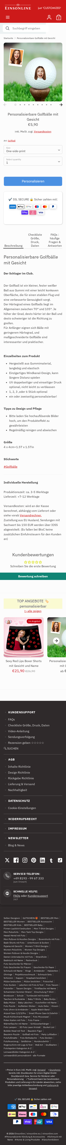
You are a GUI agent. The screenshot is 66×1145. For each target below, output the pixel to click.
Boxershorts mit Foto (49, 939)
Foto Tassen (52, 985)
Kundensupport (38, 896)
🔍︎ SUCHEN (11, 748)
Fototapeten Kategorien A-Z (18, 1048)
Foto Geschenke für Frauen (17, 967)
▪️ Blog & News (14, 845)
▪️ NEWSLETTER (16, 838)
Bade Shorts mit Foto (14, 942)
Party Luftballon (49, 1034)
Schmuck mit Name (13, 970)
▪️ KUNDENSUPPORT (19, 712)
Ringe (28, 970)
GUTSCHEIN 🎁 (30, 918)
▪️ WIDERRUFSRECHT (20, 819)
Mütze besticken (32, 981)
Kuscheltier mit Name (46, 1002)
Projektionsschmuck (25, 974)
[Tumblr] (51, 860)
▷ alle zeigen (33, 611)
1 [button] (15, 105)
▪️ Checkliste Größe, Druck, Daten (27, 725)
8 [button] (46, 104)
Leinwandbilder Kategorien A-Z (19, 1052)
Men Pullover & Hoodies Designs (20, 939)
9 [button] (51, 104)
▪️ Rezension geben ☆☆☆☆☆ (24, 743)
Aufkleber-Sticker (27, 1006)
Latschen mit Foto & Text (31, 985)
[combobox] (33, 149)
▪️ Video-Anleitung (16, 731)
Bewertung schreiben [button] (33, 576)
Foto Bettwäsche (28, 1037)
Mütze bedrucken (12, 981)
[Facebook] (15, 860)
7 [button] (42, 104)
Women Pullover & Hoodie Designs (21, 953)
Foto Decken (46, 1037)
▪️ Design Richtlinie (17, 772)
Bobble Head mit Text (14, 1030)
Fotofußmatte (10, 1037)
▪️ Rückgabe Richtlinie (19, 778)
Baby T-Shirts (34, 999)
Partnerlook (31, 960)
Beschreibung (13, 245)
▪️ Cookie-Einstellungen (20, 808)
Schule (20, 995)
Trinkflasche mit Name (45, 988)
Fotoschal (48, 981)
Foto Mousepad (41, 1016)
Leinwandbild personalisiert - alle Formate (24, 1055)
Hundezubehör (41, 1041)
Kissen (55, 1006)
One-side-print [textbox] (15, 151)
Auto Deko (43, 1006)
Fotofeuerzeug (11, 1041)
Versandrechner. (31, 515)
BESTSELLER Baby (33, 925)
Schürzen (8, 978)
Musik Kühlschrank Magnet (17, 1016)
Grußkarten (51, 1044)
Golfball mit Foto (30, 1034)
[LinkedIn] (42, 860)
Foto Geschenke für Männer (17, 963)
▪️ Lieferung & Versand (19, 784)
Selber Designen (12, 918)
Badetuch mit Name (13, 960)
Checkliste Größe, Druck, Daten (35, 240)
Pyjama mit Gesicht (13, 946)
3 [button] (24, 104)
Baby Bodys (50, 999)
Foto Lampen (10, 1027)
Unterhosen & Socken (38, 942)
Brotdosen (9, 995)
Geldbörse (26, 1041)
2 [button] (20, 104)
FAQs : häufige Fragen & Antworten (55, 240)
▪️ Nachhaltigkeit (15, 790)
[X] (7, 860)
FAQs (16, 896)
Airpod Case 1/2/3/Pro (15, 1013)
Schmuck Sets (45, 974)
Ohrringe (8, 974)
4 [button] (29, 104)
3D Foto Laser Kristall (30, 1027)
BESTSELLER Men (49, 918)
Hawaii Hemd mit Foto (14, 935)
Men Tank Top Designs (32, 932)
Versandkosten (42, 131)
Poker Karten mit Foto (14, 1020)
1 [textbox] (7, 162)
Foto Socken (10, 985)
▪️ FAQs (9, 719)
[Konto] (49, 16)
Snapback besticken (36, 978)
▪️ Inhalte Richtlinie (17, 766)
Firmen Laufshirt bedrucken (17, 928)
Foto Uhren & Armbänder (16, 1009)
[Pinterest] (33, 860)
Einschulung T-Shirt (44, 992)
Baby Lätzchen (25, 1002)
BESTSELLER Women (14, 921)
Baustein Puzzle (12, 1034)
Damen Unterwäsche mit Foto (18, 956)
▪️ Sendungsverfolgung (19, 737)
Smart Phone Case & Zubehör (43, 1013)
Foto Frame (33, 1020)
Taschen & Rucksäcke (14, 999)
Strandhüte (41, 956)
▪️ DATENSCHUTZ (17, 801)
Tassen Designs (24, 988)
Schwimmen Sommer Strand (18, 992)
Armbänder (39, 970)
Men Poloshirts (11, 932)
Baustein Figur (35, 1030)
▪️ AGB (9, 759)
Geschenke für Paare (44, 967)
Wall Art (39, 1044)
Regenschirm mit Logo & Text (18, 1044)
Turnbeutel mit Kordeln (37, 995)
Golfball (11, 140)
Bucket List (48, 1027)
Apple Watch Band (40, 1009)
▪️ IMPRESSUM (15, 828)
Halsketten (52, 970)
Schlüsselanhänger (39, 1023)
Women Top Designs (35, 949)
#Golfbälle (10, 466)
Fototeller (8, 988)
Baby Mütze (9, 1002)
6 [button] (37, 104)
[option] (33, 72)
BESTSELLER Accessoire (39, 921)
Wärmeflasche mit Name (16, 1023)
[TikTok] (59, 860)
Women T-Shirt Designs (36, 946)
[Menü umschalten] (8, 17)
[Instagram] (24, 860)
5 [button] (33, 104)
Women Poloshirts (13, 949)
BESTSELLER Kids (12, 925)
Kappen (19, 978)
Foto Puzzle (9, 1006)
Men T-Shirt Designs (44, 928)
